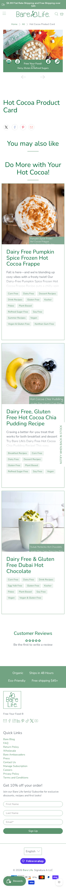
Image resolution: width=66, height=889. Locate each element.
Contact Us (9, 762)
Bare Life (28, 870)
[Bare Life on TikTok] (27, 722)
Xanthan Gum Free (44, 323)
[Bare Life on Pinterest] (23, 722)
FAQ (5, 743)
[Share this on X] (6, 127)
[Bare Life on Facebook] (9, 722)
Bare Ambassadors (14, 754)
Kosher (48, 299)
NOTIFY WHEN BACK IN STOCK (61, 444)
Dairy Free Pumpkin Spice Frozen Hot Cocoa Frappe (30, 258)
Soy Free (37, 311)
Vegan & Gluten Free (19, 323)
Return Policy (11, 747)
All (23, 24)
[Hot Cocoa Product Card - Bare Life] (33, 51)
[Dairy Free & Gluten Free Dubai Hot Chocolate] (33, 521)
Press (6, 758)
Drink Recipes (15, 299)
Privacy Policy (11, 774)
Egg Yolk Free (15, 585)
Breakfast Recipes (17, 453)
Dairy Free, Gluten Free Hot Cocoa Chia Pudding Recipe (31, 417)
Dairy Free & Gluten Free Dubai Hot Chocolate (30, 565)
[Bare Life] (33, 14)
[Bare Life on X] (32, 722)
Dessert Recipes (47, 293)
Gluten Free (33, 299)
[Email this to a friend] (31, 127)
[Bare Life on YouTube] (36, 722)
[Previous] (23, 77)
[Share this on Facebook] (15, 127)
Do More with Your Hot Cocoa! (33, 168)
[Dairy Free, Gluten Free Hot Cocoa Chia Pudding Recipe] (33, 373)
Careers (7, 770)
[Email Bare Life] (5, 722)
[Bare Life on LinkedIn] (18, 722)
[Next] (42, 77)
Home (14, 24)
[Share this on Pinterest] (23, 127)
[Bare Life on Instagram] (14, 722)
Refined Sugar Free (18, 311)
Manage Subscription (15, 766)
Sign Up (33, 831)
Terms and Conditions (15, 777)
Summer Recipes (16, 317)
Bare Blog (9, 739)
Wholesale (9, 751)
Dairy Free (28, 293)
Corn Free (13, 293)
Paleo (11, 305)
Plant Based (25, 305)
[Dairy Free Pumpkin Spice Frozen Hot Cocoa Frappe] (33, 214)
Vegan (33, 317)
